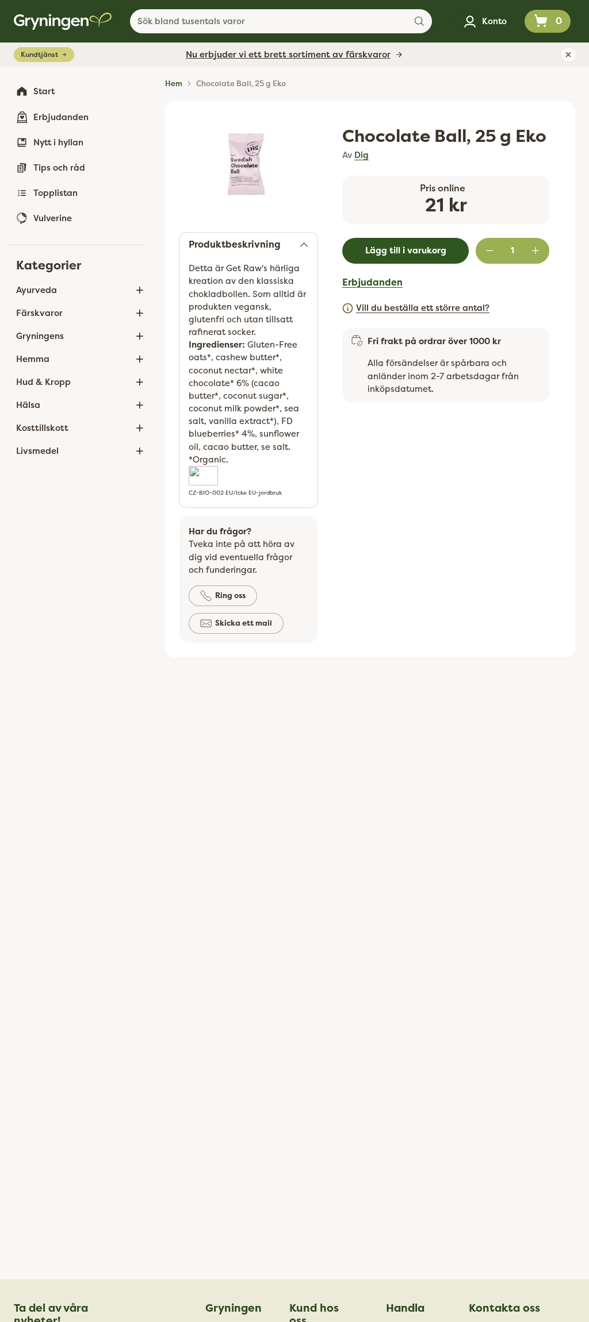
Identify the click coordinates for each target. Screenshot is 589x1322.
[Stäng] (435, 562)
